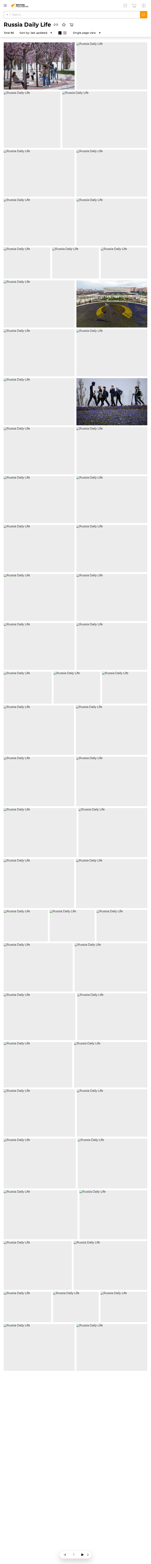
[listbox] (41, 33)
